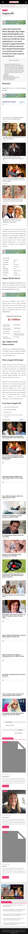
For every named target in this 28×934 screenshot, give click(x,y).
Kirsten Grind (5, 817)
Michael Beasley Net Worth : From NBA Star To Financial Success (14, 905)
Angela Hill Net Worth (8, 76)
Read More (5, 786)
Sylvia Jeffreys (5, 776)
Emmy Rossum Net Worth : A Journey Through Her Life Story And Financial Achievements (14, 910)
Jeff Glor (4, 866)
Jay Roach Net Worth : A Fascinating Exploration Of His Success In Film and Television (14, 914)
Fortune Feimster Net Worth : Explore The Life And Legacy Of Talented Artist (14, 923)
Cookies (17, 930)
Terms (12, 930)
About (3, 930)
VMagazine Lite (14, 932)
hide (18, 60)
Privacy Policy (22, 930)
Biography (5, 74)
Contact (8, 930)
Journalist (5, 10)
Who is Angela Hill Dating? (9, 78)
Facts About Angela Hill (8, 79)
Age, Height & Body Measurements (11, 77)
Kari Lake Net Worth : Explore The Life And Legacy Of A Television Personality (13, 919)
